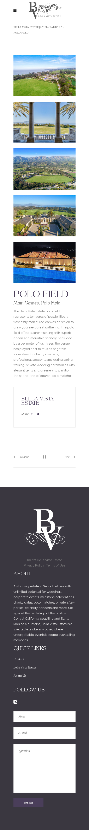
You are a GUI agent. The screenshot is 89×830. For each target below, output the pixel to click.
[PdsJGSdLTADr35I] (44, 128)
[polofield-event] (44, 268)
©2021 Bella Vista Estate (44, 560)
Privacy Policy (34, 565)
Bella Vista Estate (24, 667)
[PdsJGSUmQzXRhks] (44, 81)
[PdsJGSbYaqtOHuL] (44, 174)
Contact (18, 659)
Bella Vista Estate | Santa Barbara (38, 27)
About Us (19, 675)
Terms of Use (55, 565)
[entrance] (44, 221)
